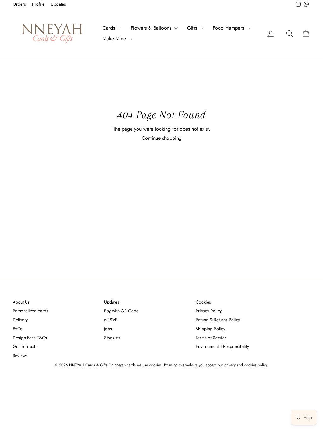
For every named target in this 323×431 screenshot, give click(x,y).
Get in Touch (24, 346)
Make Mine (115, 38)
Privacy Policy (209, 311)
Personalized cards (30, 311)
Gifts (192, 28)
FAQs (18, 329)
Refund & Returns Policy (218, 319)
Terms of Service (211, 337)
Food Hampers (229, 28)
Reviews (20, 355)
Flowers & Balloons (152, 28)
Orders (19, 4)
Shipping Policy (210, 329)
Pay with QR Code (121, 311)
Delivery (20, 319)
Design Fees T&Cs (30, 337)
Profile (38, 4)
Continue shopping (162, 138)
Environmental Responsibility (222, 346)
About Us (21, 302)
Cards (109, 28)
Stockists (112, 337)
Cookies (203, 302)
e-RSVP (111, 319)
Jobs (108, 329)
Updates (58, 4)
